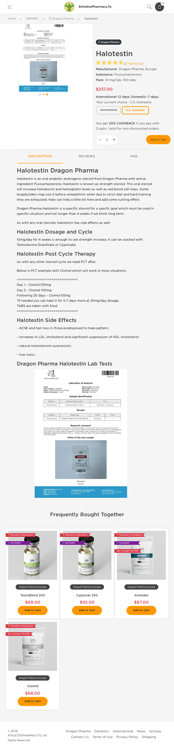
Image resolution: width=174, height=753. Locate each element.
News (141, 731)
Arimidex (141, 595)
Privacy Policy (127, 737)
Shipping (149, 737)
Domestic (101, 731)
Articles (155, 731)
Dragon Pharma (78, 731)
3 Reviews (133, 64)
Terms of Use (102, 737)
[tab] (40, 156)
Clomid (32, 686)
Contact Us (80, 737)
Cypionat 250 (87, 595)
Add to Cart (158, 139)
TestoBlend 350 (32, 595)
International (123, 731)
